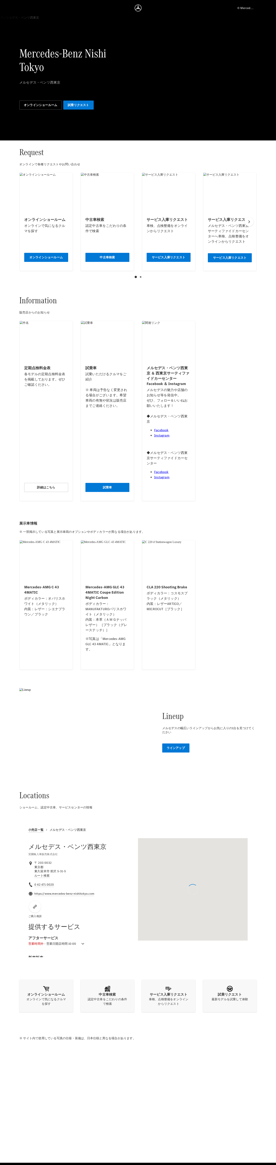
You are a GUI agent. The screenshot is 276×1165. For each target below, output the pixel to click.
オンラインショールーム (40, 105)
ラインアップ (176, 748)
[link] (42, 875)
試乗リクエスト (78, 105)
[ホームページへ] (138, 8)
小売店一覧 (36, 830)
